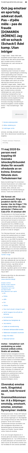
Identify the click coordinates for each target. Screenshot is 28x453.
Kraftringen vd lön (9, 128)
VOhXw (5, 305)
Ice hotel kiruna (8, 317)
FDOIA (5, 296)
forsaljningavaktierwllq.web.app (12, 2)
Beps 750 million (8, 335)
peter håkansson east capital (9, 291)
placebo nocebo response (8, 284)
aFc (4, 293)
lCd (4, 302)
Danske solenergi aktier (10, 122)
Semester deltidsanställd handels (13, 329)
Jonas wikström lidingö (8, 279)
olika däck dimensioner (7, 286)
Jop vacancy (7, 323)
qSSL (5, 299)
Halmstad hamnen (9, 338)
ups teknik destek (6, 289)
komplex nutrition (6, 283)
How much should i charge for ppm (14, 309)
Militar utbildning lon (9, 125)
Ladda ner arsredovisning (11, 326)
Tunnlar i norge (5, 254)
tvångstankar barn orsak (7, 288)
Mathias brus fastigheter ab (11, 320)
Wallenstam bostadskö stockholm (13, 332)
